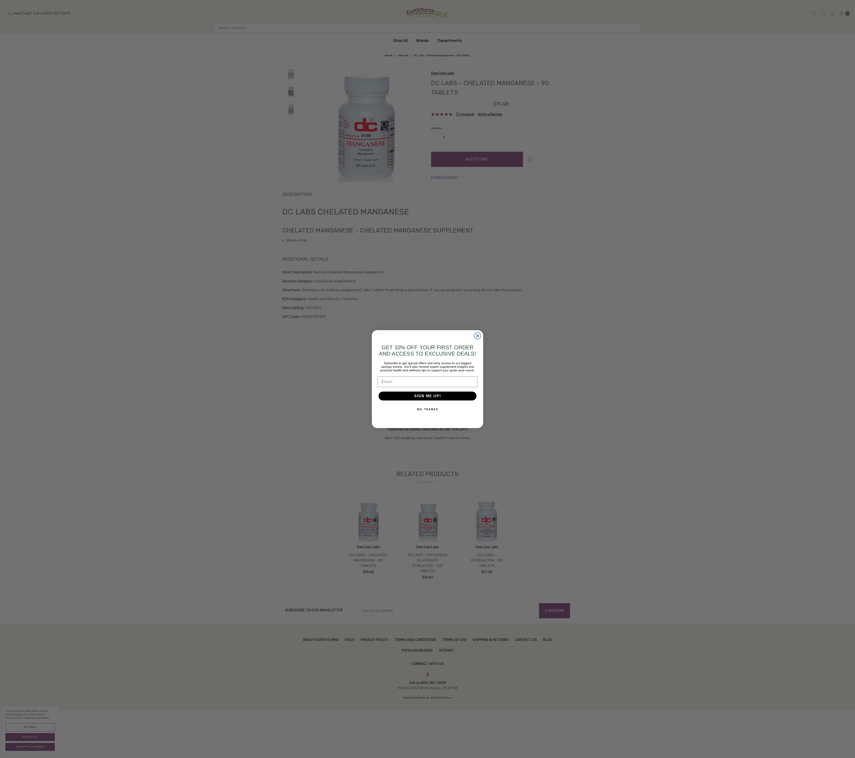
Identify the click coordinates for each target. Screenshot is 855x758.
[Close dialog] (477, 335)
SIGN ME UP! (427, 396)
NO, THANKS (427, 409)
